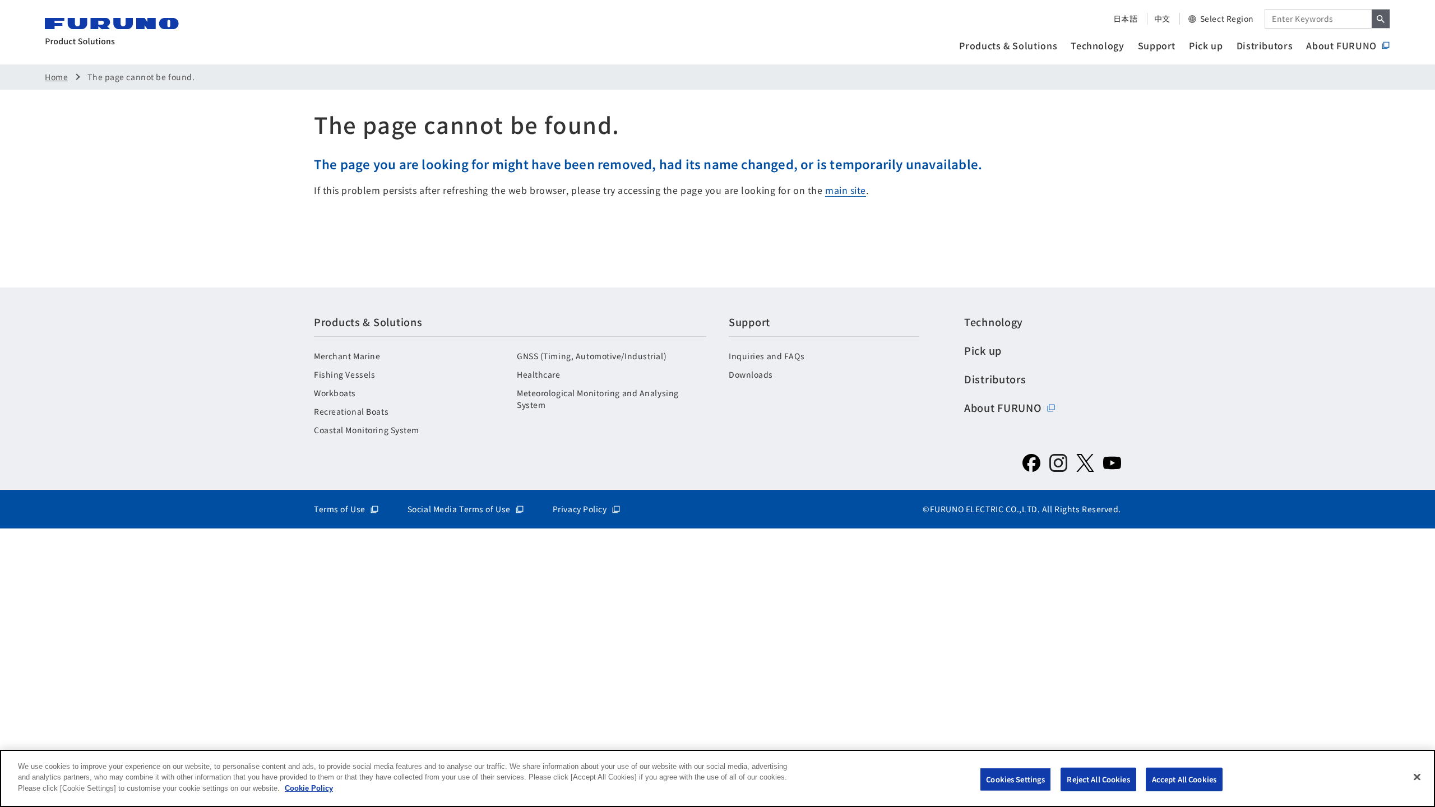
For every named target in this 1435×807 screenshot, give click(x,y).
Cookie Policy (309, 788)
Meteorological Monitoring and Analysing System (598, 398)
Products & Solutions (1008, 45)
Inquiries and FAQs (766, 355)
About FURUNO (1341, 45)
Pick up (1206, 45)
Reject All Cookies (1098, 779)
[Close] (1417, 777)
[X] (1085, 463)
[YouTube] (1112, 463)
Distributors (1265, 45)
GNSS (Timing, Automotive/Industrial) (591, 355)
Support (1156, 45)
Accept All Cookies (1184, 779)
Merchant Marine (347, 355)
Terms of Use (339, 508)
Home (56, 76)
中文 (1162, 18)
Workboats (335, 392)
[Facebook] (1031, 463)
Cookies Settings (1015, 779)
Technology (1097, 45)
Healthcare (539, 374)
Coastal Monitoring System (366, 429)
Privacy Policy (580, 508)
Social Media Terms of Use (459, 508)
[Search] (1381, 19)
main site (845, 190)
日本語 (1125, 18)
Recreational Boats (351, 411)
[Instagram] (1058, 463)
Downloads (751, 374)
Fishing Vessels (344, 374)
